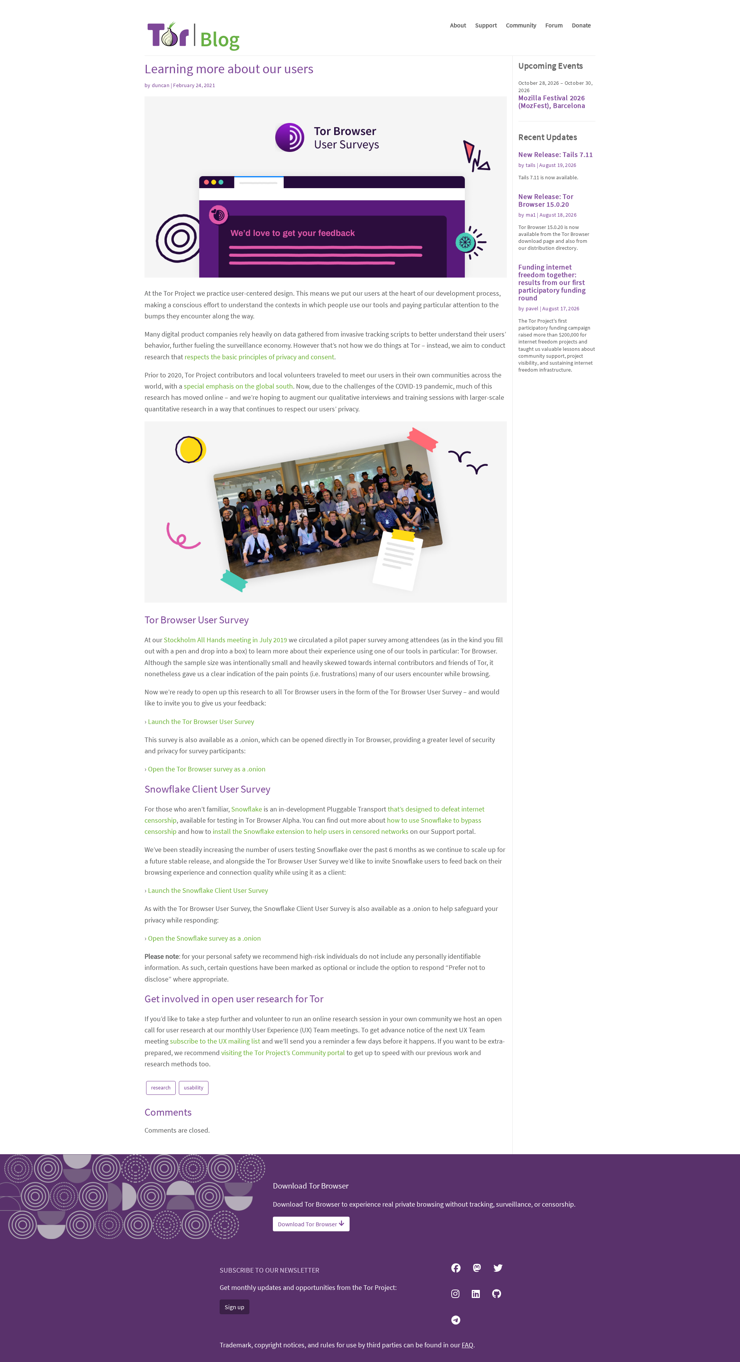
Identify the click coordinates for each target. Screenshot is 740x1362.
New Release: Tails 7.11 (555, 154)
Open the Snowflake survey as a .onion (204, 938)
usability (194, 1087)
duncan (161, 85)
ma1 (531, 214)
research (161, 1087)
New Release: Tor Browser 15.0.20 (546, 200)
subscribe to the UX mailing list (215, 1041)
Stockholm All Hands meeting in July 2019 (225, 639)
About (458, 25)
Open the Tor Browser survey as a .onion (207, 768)
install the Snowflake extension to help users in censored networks (311, 831)
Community (521, 25)
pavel (532, 308)
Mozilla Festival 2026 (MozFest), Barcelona (551, 101)
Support (486, 25)
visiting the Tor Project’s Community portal (283, 1052)
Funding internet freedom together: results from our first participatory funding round (552, 282)
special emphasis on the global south (238, 386)
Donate (581, 25)
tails (531, 165)
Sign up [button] (234, 1307)
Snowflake (246, 809)
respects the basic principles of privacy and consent (259, 356)
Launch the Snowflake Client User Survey (208, 890)
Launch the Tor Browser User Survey (201, 721)
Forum (554, 25)
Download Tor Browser (308, 1224)
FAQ (467, 1345)
